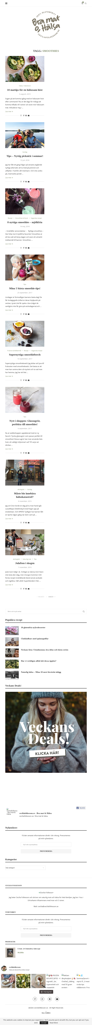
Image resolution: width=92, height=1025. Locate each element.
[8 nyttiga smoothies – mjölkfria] (24, 201)
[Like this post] (21, 115)
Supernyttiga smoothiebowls (25, 354)
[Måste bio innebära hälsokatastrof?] (24, 473)
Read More (54, 1023)
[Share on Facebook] (23, 115)
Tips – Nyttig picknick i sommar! (25, 156)
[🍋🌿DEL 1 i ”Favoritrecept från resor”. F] (23, 981)
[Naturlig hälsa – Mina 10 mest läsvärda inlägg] (12, 675)
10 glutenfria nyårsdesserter (33, 627)
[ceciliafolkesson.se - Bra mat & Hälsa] (12, 811)
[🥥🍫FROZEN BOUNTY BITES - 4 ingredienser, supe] (53, 981)
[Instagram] (42, 999)
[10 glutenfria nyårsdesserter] (12, 630)
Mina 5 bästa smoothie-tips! (24, 288)
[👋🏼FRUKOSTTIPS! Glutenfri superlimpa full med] (8, 981)
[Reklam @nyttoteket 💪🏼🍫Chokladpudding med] (69, 981)
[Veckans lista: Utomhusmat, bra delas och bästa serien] (12, 652)
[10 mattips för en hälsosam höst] (24, 69)
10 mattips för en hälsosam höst (25, 90)
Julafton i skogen (24, 563)
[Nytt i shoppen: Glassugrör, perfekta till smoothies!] (24, 400)
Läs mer (8, 111)
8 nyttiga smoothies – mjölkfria (24, 222)
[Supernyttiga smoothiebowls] (24, 334)
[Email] (57, 999)
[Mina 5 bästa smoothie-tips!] (24, 267)
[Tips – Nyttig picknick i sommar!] (24, 135)
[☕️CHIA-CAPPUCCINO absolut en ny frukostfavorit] (38, 981)
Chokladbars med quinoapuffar (34, 639)
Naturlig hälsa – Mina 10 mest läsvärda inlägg (41, 672)
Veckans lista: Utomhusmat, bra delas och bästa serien (44, 650)
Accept (43, 1023)
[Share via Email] (28, 115)
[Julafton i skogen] (24, 542)
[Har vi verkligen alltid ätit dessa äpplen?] (12, 664)
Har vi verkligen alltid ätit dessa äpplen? (38, 661)
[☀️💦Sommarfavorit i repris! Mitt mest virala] (84, 981)
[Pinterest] (50, 999)
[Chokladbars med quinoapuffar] (12, 641)
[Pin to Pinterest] (26, 115)
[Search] (85, 3)
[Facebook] (35, 999)
